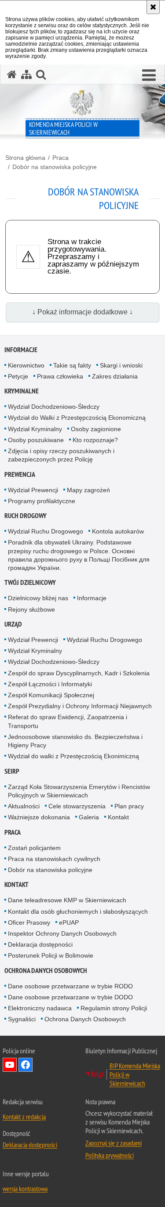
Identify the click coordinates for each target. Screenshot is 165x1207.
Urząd (13, 624)
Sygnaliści (22, 1019)
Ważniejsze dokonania (39, 817)
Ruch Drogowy (25, 515)
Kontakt (118, 817)
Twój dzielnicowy (30, 582)
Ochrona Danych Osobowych (45, 970)
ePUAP (69, 922)
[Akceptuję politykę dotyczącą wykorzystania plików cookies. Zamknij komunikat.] (153, 7)
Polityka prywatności (109, 1155)
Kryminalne (21, 391)
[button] (149, 75)
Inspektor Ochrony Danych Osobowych (62, 933)
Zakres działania (115, 376)
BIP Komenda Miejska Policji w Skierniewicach (135, 1074)
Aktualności (24, 806)
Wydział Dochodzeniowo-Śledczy (53, 406)
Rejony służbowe (31, 609)
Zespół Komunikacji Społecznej (51, 695)
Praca (60, 157)
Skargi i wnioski (121, 365)
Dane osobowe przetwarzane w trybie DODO (70, 997)
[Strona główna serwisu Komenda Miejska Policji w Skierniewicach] (12, 74)
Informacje (20, 349)
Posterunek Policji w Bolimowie (50, 955)
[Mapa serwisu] (26, 74)
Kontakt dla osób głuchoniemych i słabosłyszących (78, 911)
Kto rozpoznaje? (95, 439)
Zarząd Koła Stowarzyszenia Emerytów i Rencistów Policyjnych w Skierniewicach (79, 791)
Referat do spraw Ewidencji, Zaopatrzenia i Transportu (67, 721)
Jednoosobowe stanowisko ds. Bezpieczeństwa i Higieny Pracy (75, 741)
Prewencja (19, 474)
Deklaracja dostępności (40, 944)
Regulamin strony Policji (114, 1008)
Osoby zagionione (96, 428)
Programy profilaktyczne (41, 500)
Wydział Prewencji (33, 490)
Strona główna (25, 157)
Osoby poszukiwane (36, 439)
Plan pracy (129, 806)
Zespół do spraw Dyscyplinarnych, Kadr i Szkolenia (79, 673)
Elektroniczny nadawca (40, 1008)
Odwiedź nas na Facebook (25, 1065)
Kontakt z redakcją (24, 1116)
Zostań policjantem (34, 847)
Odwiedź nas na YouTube (10, 1065)
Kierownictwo (26, 365)
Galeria (89, 817)
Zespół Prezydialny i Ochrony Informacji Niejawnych (80, 706)
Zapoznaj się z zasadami (113, 1143)
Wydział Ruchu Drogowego (45, 531)
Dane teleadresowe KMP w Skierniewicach (67, 900)
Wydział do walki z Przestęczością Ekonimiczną (73, 756)
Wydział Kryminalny (35, 428)
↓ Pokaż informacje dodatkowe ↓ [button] (82, 312)
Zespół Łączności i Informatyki (50, 684)
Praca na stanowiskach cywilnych (54, 858)
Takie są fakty (72, 365)
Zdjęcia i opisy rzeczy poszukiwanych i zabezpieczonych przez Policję (61, 455)
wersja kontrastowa (25, 1188)
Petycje (18, 376)
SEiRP (11, 771)
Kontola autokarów (118, 531)
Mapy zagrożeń (88, 490)
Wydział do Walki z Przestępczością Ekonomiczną (77, 417)
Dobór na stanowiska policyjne (54, 166)
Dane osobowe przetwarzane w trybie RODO (70, 986)
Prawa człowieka (60, 376)
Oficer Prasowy (29, 922)
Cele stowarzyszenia (77, 806)
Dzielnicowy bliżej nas (38, 598)
